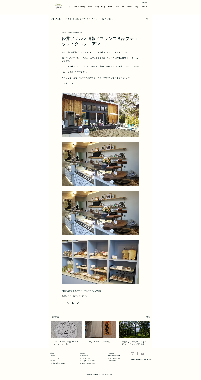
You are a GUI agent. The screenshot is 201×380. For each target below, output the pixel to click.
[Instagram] (132, 354)
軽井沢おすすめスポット (81, 296)
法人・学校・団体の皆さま (87, 361)
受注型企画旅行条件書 (114, 358)
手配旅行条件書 (112, 361)
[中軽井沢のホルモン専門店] (100, 329)
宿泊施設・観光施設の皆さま (88, 363)
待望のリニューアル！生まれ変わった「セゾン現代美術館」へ (134, 343)
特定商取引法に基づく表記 (58, 363)
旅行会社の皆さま (85, 358)
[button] (147, 19)
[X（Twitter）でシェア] (68, 303)
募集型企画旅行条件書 (114, 355)
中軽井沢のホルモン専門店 (99, 341)
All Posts (56, 18)
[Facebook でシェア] (63, 303)
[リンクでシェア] (78, 303)
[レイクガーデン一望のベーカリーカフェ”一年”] (66, 329)
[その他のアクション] (138, 32)
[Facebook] (137, 354)
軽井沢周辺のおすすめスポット (81, 18)
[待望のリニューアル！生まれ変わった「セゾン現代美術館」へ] (134, 329)
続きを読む (107, 18)
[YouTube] (143, 354)
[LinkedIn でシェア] (73, 303)
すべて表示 (146, 317)
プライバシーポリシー (56, 358)
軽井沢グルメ (66, 296)
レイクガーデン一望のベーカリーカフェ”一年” (66, 342)
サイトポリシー (54, 360)
